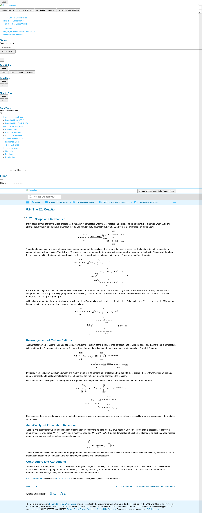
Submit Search (8, 51)
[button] (9, 154)
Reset (4, 68)
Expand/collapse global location (174, 201)
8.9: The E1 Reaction (34, 479)
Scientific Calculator (13, 136)
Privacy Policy (73, 509)
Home (38, 202)
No (64, 494)
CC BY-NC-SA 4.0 (63, 479)
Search (30, 197)
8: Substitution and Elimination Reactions (154, 202)
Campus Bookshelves (58, 202)
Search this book (7, 43)
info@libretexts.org (153, 509)
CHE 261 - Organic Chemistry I (115, 202)
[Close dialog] (1, 179)
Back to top (30, 486)
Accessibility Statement (106, 509)
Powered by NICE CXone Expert (63, 504)
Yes (54, 494)
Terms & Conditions (88, 509)
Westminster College (85, 202)
